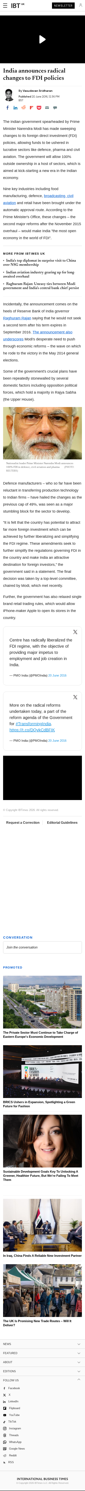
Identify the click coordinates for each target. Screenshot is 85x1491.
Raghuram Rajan (17, 318)
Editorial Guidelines (62, 822)
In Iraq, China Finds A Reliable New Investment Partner (42, 1255)
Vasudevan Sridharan (38, 91)
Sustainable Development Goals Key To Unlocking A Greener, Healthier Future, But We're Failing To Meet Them (40, 1176)
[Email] (47, 107)
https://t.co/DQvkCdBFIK (32, 730)
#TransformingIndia (33, 723)
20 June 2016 (57, 675)
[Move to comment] (55, 107)
